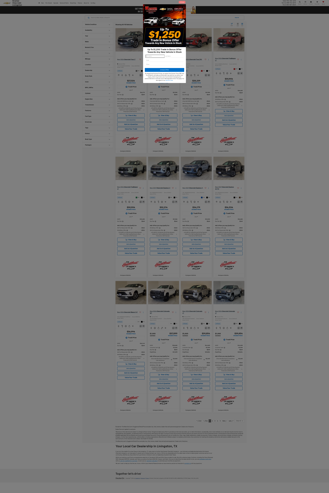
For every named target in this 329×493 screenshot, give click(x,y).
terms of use (169, 80)
